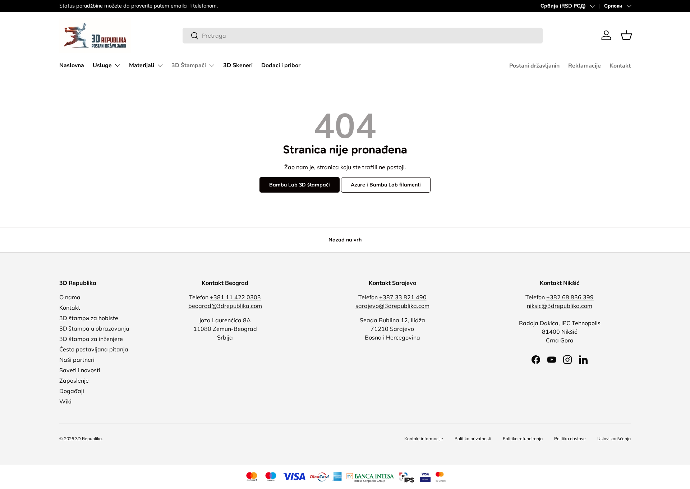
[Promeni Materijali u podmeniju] (160, 65)
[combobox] (362, 35)
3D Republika (88, 438)
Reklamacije (584, 66)
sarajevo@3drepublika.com (392, 305)
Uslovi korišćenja (614, 438)
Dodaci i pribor (280, 65)
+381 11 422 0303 (235, 297)
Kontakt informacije (423, 438)
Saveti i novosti (79, 370)
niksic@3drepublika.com (559, 305)
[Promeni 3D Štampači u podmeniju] (211, 65)
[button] (626, 35)
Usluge (102, 65)
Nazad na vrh (345, 239)
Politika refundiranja (523, 438)
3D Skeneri (238, 65)
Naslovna (71, 65)
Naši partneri (77, 359)
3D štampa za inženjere (91, 338)
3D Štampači (188, 65)
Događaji (71, 391)
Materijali (141, 65)
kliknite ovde (271, 6)
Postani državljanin (534, 66)
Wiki (65, 401)
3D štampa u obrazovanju (94, 328)
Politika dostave (570, 438)
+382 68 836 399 (570, 297)
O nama (69, 297)
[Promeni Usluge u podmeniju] (117, 65)
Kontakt (620, 66)
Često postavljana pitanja (93, 349)
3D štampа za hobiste (88, 318)
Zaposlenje (74, 380)
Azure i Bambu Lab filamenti (386, 184)
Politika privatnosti (473, 438)
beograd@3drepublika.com (225, 305)
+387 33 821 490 (403, 297)
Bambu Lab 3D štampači (299, 184)
